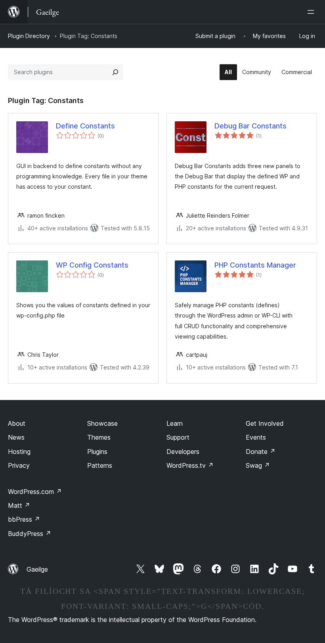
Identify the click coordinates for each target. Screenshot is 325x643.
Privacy (19, 465)
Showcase (102, 423)
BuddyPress (29, 534)
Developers (182, 451)
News (16, 437)
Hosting (19, 451)
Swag (258, 465)
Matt (19, 505)
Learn (174, 423)
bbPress (24, 519)
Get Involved (265, 423)
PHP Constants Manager (255, 265)
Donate (260, 451)
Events (256, 437)
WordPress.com (35, 492)
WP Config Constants (92, 265)
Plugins (97, 451)
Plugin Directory (29, 36)
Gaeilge (37, 569)
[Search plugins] (115, 72)
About (16, 423)
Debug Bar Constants (250, 126)
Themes (99, 437)
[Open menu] (312, 12)
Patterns (99, 465)
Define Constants (85, 126)
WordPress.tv (190, 465)
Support (177, 437)
